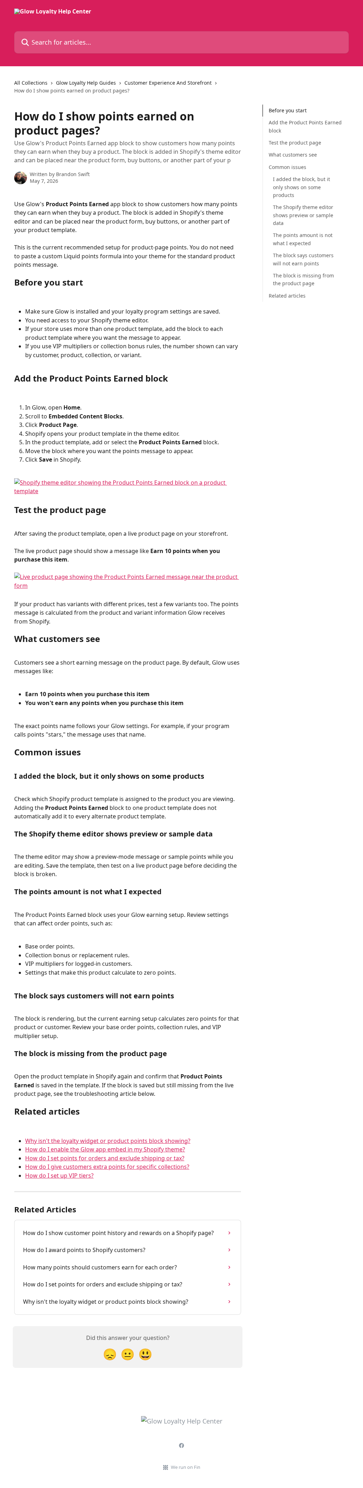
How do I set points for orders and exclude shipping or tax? (104, 1158)
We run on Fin (185, 1467)
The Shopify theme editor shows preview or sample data (303, 215)
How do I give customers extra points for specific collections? (107, 1167)
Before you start (288, 110)
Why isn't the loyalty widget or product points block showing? (107, 1141)
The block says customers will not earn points (303, 259)
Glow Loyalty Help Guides (86, 82)
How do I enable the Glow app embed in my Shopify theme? (105, 1149)
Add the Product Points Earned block (305, 126)
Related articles (287, 295)
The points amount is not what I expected (303, 239)
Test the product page (295, 142)
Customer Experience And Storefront (168, 82)
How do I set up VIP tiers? (59, 1175)
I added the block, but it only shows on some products (301, 187)
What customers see (293, 154)
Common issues (287, 167)
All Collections (31, 82)
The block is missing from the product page (303, 279)
